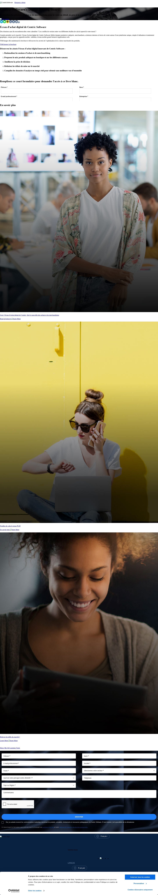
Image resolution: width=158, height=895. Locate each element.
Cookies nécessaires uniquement (140, 890)
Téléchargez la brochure (8, 44)
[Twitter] (10, 22)
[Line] (4, 22)
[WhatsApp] (19, 22)
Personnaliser (139, 883)
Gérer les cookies (34, 891)
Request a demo (20, 2)
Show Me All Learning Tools (10, 748)
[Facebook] (13, 22)
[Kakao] (7, 22)
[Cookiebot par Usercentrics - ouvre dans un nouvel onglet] (14, 890)
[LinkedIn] (16, 22)
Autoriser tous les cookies (140, 877)
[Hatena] (1, 22)
